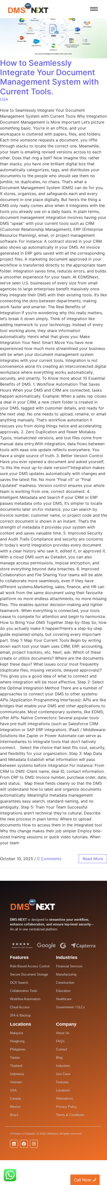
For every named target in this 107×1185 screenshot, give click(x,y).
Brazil (14, 1115)
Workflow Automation (25, 999)
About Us (62, 1033)
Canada (15, 1098)
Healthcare (63, 999)
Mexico (15, 1107)
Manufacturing (66, 974)
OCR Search (19, 982)
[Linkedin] (14, 1144)
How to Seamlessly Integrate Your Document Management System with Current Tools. (49, 77)
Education (63, 991)
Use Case (63, 1074)
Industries (63, 1066)
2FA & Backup (20, 1015)
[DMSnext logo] (28, 8)
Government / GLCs (70, 1007)
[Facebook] (24, 1144)
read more (93, 858)
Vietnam (16, 1082)
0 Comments (49, 858)
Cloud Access (20, 1007)
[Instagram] (34, 1144)
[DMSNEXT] (33, 904)
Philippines (18, 1049)
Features (62, 1082)
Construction (65, 982)
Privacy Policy (66, 1107)
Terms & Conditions (70, 1115)
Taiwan (15, 1057)
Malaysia (16, 1033)
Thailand (16, 1066)
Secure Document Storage (29, 974)
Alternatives (64, 1098)
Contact (61, 1049)
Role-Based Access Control (30, 966)
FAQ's (60, 1041)
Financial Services (69, 966)
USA (4, 99)
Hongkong (17, 1041)
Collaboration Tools (23, 991)
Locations (63, 1090)
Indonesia (17, 1074)
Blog (59, 1057)
